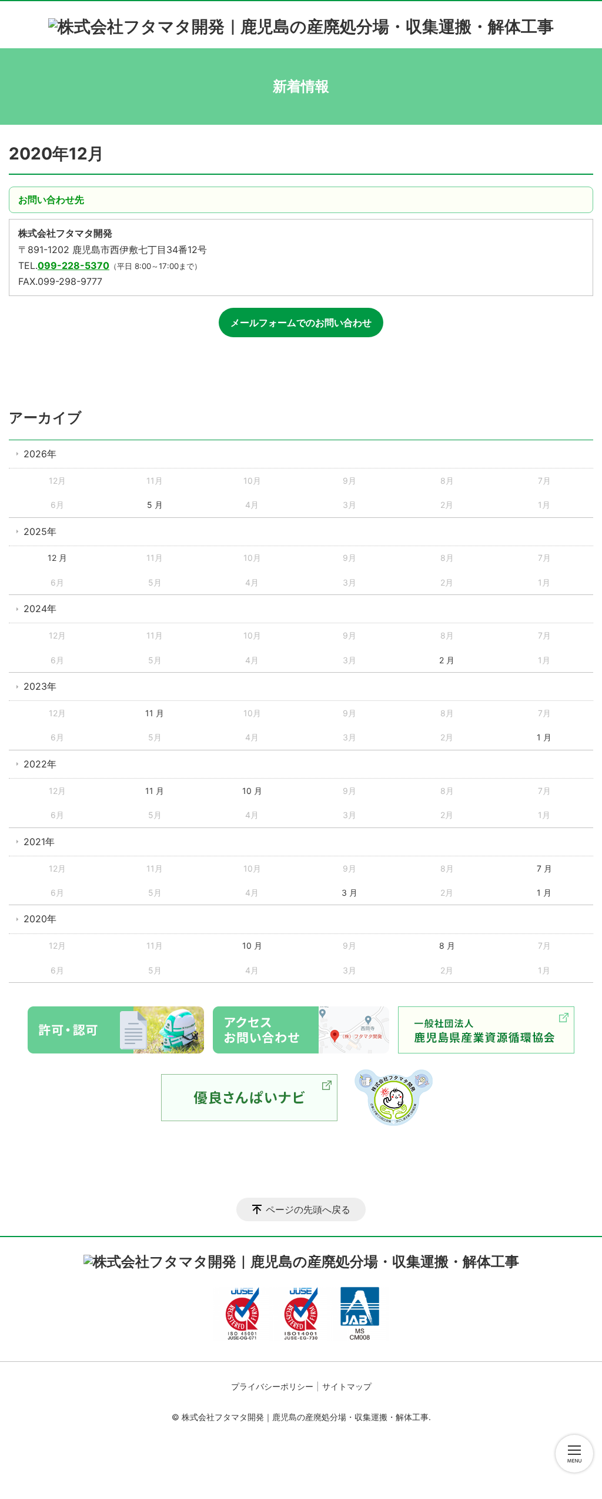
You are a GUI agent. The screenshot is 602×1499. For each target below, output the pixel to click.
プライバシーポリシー (272, 1386)
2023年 (40, 686)
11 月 (154, 713)
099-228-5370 (73, 265)
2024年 (40, 608)
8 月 (447, 945)
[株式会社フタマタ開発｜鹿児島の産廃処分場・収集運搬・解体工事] (301, 21)
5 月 (155, 505)
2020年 (40, 919)
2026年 (40, 454)
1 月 (544, 737)
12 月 (57, 558)
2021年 (39, 841)
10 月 (252, 791)
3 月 (349, 893)
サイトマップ (347, 1386)
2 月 (446, 660)
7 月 (544, 868)
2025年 (40, 531)
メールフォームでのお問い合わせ (301, 322)
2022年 (40, 764)
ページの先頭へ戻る (308, 1209)
